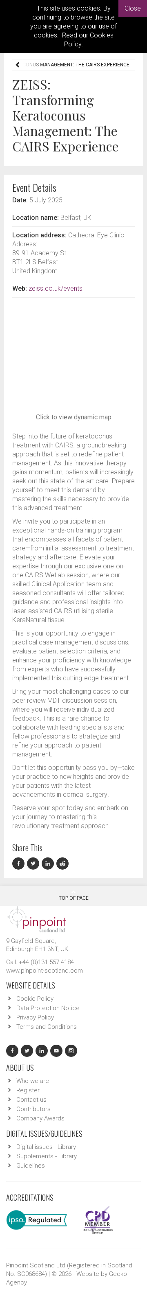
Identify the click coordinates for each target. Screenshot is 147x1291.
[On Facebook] (19, 864)
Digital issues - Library (46, 1147)
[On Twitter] (34, 864)
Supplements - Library (46, 1156)
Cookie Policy (34, 998)
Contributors (33, 1109)
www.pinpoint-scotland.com (44, 970)
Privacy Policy (35, 1017)
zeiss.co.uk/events (55, 288)
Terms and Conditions (46, 1026)
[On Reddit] (62, 864)
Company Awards (40, 1118)
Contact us (31, 1099)
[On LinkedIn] (49, 864)
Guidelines (30, 1165)
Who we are (32, 1081)
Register (28, 1090)
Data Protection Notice (48, 1008)
